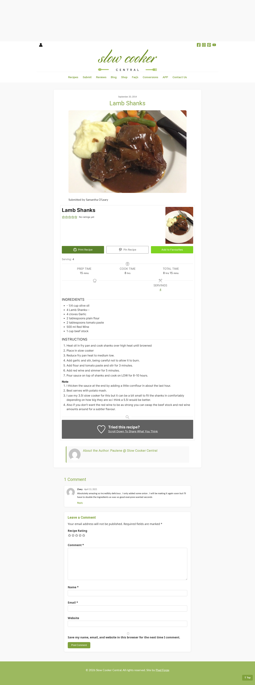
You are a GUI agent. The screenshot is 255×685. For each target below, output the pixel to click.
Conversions (150, 77)
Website (73, 618)
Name (73, 587)
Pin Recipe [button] (129, 249)
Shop (124, 77)
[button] (63, 217)
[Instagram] (204, 45)
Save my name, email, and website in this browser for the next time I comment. (124, 637)
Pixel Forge (162, 670)
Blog (114, 77)
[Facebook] (199, 45)
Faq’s (135, 77)
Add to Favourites (172, 249)
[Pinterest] (209, 45)
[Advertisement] (88, 20)
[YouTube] (214, 45)
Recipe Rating (77, 531)
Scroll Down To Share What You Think (133, 431)
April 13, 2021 (90, 489)
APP (165, 77)
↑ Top (247, 677)
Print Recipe (85, 249)
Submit (87, 77)
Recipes (73, 77)
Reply (80, 503)
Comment (76, 545)
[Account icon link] (41, 46)
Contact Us (180, 77)
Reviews (101, 77)
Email (73, 602)
